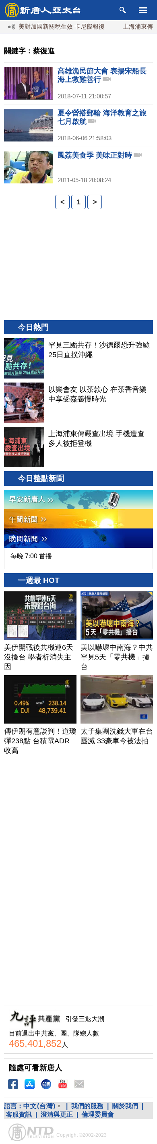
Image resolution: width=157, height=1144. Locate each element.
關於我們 (125, 1105)
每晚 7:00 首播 (31, 556)
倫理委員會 (98, 1114)
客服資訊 (19, 1114)
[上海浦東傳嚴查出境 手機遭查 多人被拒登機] (24, 447)
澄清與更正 (57, 1114)
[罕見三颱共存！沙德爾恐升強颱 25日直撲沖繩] (24, 358)
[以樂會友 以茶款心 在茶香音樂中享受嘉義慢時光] (24, 403)
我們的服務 (87, 1105)
